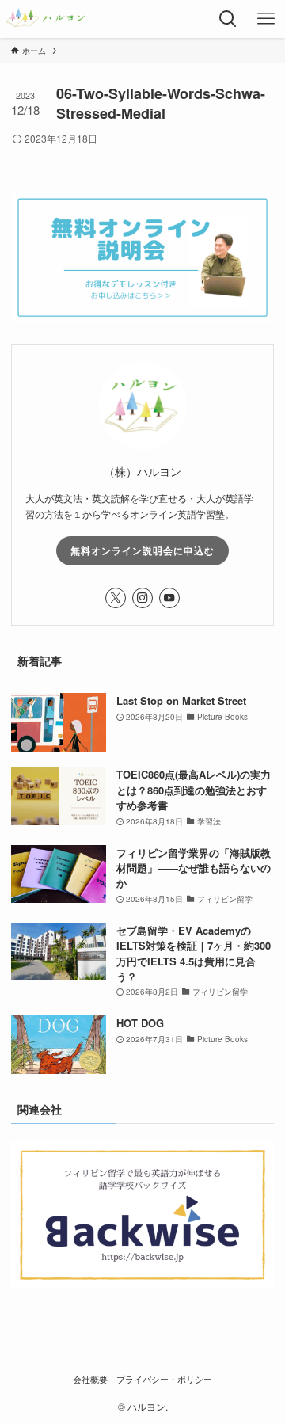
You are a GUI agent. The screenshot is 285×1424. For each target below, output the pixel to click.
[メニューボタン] (266, 19)
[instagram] (142, 598)
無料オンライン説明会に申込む (142, 550)
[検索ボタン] (228, 19)
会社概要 (90, 1379)
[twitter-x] (115, 598)
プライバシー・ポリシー (164, 1379)
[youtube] (169, 598)
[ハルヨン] (46, 19)
